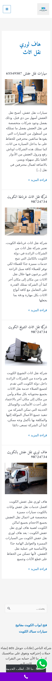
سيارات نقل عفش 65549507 (26, 73)
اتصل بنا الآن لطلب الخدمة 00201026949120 (24, 671)
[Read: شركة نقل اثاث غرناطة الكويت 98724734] (26, 221)
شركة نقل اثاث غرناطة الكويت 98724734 (27, 199)
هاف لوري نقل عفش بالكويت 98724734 (27, 454)
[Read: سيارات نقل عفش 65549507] (26, 92)
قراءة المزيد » (37, 180)
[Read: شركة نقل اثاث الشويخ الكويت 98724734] (26, 351)
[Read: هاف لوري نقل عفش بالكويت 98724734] (26, 478)
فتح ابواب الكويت (36, 625)
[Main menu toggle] (7, 9)
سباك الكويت (27, 631)
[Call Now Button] (26, 676)
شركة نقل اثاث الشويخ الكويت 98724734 (27, 329)
